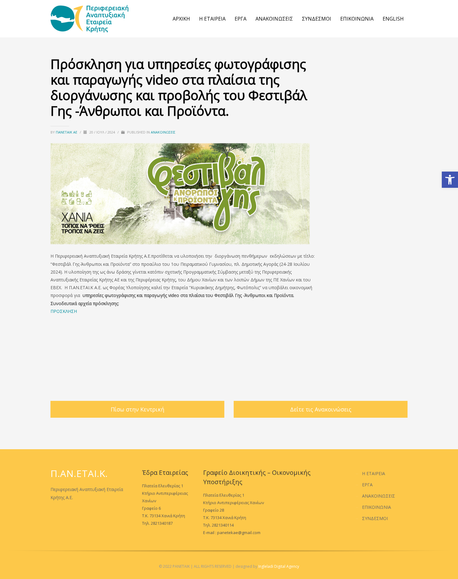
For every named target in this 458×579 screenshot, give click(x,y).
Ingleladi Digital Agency (278, 566)
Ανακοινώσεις (163, 132)
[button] (450, 180)
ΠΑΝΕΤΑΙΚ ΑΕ (67, 132)
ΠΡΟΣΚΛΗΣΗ (63, 311)
